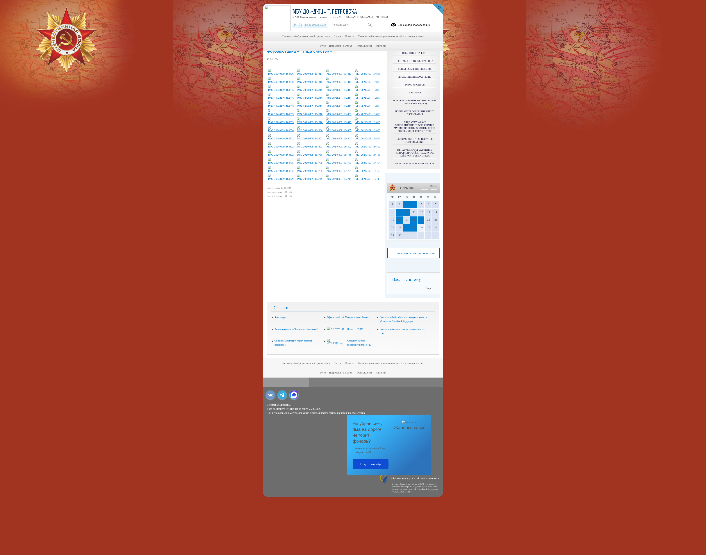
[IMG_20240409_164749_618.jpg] (310, 179)
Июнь (433, 186)
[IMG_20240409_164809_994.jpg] (339, 114)
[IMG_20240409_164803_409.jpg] (310, 146)
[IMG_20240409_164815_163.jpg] (310, 98)
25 (413, 227)
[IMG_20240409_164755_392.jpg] (281, 171)
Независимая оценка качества (413, 253)
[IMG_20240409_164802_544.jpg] (281, 154)
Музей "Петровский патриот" (336, 46)
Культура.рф (280, 317)
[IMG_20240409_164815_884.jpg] (339, 82)
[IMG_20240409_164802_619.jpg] (310, 138)
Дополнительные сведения (415, 69)
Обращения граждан (414, 53)
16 (399, 219)
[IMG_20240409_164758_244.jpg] (339, 154)
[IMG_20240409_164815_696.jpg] (310, 90)
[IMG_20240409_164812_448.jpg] (310, 106)
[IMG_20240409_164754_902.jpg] (339, 171)
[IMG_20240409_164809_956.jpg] (281, 122)
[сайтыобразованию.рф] (437, 9)
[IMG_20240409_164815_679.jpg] (339, 90)
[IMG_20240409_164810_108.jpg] (339, 122)
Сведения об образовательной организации (306, 36)
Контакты (380, 46)
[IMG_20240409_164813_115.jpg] (281, 106)
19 (421, 219)
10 (406, 212)
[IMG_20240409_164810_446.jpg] (367, 114)
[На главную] (295, 25)
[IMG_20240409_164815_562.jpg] (367, 90)
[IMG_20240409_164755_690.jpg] (367, 171)
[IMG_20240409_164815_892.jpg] (281, 90)
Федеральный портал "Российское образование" (296, 329)
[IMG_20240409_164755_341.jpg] (367, 154)
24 (406, 227)
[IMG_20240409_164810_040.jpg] (339, 106)
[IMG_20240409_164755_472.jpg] (281, 162)
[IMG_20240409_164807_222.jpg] (339, 130)
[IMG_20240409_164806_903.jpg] (310, 130)
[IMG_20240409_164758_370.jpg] (310, 154)
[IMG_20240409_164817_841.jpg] (310, 73)
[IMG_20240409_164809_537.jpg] (281, 114)
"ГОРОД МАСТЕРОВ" (415, 84)
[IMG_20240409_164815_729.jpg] (281, 98)
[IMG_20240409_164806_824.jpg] (281, 73)
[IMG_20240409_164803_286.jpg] (367, 130)
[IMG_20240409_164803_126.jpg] (367, 138)
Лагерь (337, 36)
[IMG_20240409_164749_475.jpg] (367, 179)
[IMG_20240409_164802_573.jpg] (339, 146)
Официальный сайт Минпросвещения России (347, 317)
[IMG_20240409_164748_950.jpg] (339, 179)
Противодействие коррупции (415, 61)
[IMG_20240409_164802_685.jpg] (281, 146)
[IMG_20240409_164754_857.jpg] (367, 162)
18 (413, 219)
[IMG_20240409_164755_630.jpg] (339, 162)
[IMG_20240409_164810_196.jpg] (310, 122)
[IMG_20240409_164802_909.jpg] (339, 138)
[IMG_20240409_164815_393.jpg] (367, 82)
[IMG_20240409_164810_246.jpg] (367, 106)
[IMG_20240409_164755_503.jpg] (310, 171)
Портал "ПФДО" (355, 329)
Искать (369, 25)
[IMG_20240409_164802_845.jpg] (367, 146)
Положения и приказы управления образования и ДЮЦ (414, 102)
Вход (428, 288)
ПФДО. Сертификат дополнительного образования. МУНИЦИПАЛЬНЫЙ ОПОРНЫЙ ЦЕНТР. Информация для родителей (415, 126)
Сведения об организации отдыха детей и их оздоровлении (391, 36)
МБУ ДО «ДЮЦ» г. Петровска (325, 12)
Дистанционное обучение (414, 77)
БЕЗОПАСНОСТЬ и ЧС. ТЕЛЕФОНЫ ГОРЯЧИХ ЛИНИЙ (415, 140)
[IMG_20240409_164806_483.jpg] (281, 130)
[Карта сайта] (300, 25)
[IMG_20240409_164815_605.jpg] (310, 82)
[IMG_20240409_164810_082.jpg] (367, 122)
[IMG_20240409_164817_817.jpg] (339, 73)
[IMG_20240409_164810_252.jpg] (310, 114)
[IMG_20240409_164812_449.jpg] (367, 98)
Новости (349, 36)
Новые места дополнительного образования (414, 113)
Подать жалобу (370, 464)
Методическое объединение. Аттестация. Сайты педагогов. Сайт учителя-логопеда (415, 153)
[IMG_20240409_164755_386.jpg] (310, 162)
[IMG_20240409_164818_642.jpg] (281, 82)
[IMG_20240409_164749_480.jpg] (281, 179)
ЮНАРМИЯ (415, 92)
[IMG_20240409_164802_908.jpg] (281, 138)
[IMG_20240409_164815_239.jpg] (339, 98)
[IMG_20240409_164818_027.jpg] (367, 73)
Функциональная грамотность (414, 163)
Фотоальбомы (364, 46)
